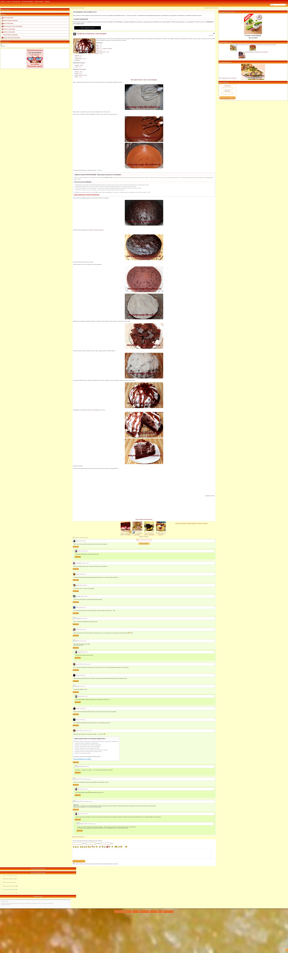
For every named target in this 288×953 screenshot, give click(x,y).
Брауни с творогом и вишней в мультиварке (125, 533)
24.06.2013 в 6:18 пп (81, 664)
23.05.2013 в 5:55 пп (85, 563)
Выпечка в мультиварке (9, 31)
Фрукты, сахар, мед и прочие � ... (11, 883)
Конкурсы (47, 1)
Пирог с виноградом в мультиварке (137, 533)
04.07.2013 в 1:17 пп (82, 686)
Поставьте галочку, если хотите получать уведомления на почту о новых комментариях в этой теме (96, 863)
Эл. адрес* (98, 843)
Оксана (212, 35)
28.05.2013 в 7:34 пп (82, 629)
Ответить (76, 546)
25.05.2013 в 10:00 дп (82, 585)
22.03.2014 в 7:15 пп (86, 823)
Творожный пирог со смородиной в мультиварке (257, 52)
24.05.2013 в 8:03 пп (82, 574)
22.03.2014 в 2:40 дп (84, 813)
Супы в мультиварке (8, 17)
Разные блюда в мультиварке (10, 34)
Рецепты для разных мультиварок (11, 37)
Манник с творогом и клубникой (161, 533)
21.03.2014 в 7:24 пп (82, 801)
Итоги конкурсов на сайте (168, 911)
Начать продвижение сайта (87, 27)
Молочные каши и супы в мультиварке (12, 26)
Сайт (112, 843)
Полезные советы (39, 1)
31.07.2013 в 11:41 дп (82, 730)
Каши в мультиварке (8, 23)
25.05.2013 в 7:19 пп (82, 607)
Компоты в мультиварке (9, 29)
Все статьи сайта (16, 1)
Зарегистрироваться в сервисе (82, 759)
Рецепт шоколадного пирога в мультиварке (149, 533)
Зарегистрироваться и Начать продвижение (87, 194)
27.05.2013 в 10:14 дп (83, 618)
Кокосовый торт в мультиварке (226, 79)
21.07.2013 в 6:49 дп (82, 719)
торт (169, 38)
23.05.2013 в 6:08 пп (84, 550)
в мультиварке (184, 38)
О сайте (8, 1)
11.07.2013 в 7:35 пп (82, 708)
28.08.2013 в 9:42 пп (85, 766)
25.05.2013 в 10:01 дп (83, 596)
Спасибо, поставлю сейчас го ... (10, 879)
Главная (3, 1)
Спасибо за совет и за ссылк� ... (10, 876)
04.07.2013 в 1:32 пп (84, 696)
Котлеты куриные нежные (243, 44)
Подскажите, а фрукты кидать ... (10, 886)
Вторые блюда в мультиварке (10, 20)
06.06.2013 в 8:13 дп (82, 640)
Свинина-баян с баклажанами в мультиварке (266, 44)
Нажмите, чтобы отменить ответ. (78, 836)
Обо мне (122, 911)
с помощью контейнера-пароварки (95, 230)
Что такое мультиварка (27, 1)
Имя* (84, 843)
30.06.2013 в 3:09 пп (82, 675)
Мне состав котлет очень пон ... (10, 890)
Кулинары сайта (128, 911)
